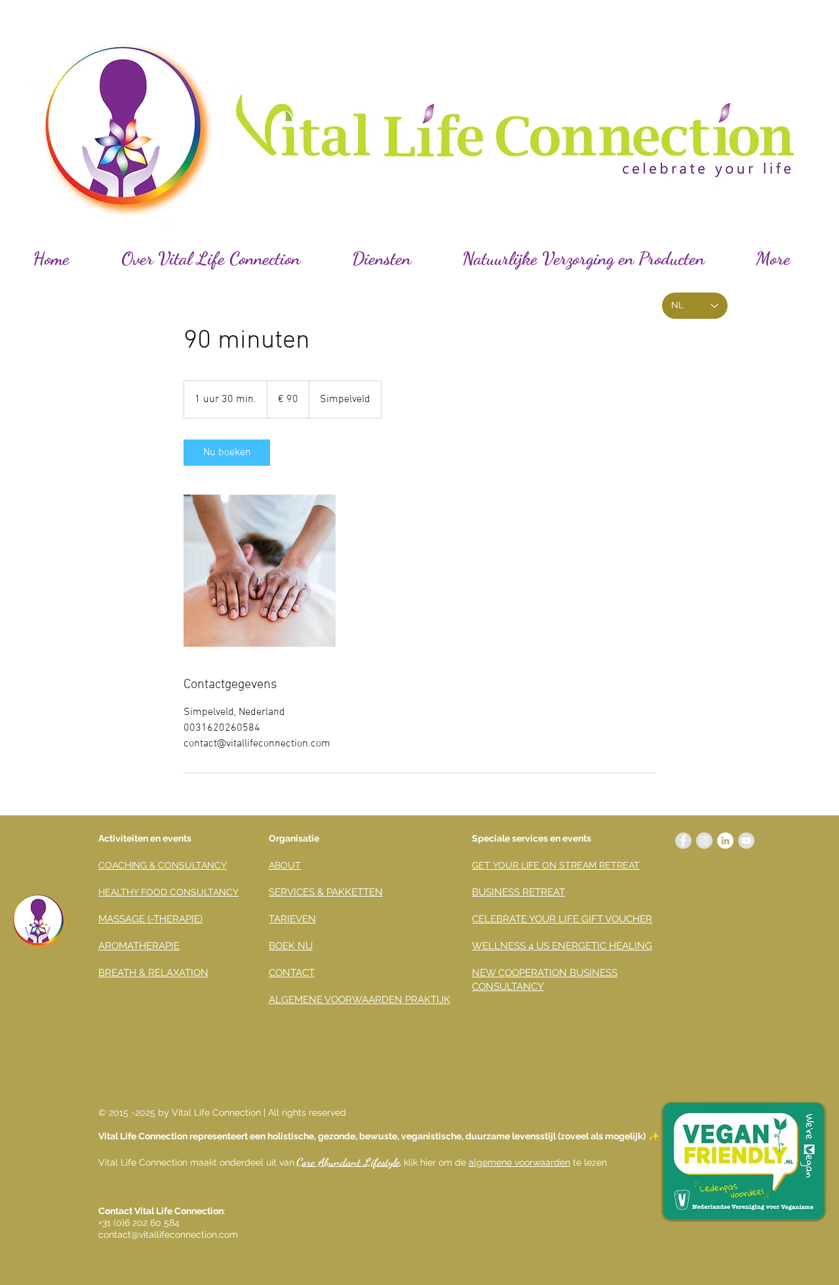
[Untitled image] (260, 571)
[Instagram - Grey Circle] (704, 840)
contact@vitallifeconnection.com (168, 1234)
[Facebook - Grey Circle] (683, 840)
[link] (227, 452)
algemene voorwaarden (519, 1162)
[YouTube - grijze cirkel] (746, 840)
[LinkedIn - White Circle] (725, 840)
